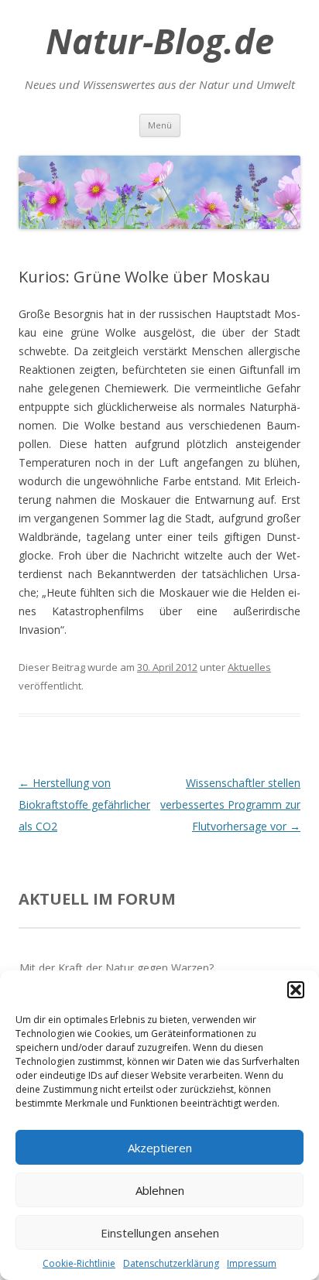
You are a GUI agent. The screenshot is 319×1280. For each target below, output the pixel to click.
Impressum (251, 1263)
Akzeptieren (160, 1147)
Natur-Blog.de (160, 41)
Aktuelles (249, 667)
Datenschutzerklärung (171, 1263)
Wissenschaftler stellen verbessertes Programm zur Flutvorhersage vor (230, 804)
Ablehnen (159, 1190)
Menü (160, 125)
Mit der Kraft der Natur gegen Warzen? (116, 967)
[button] (296, 990)
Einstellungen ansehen (160, 1233)
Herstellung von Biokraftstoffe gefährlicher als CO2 (84, 804)
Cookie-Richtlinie (79, 1263)
